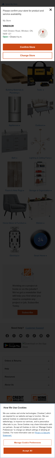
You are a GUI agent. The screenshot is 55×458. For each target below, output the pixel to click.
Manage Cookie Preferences (27, 442)
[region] (27, 430)
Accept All (27, 450)
